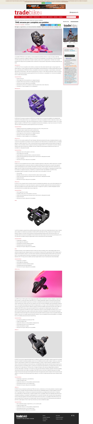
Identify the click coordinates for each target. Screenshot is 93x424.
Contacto (44, 420)
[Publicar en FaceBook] (49, 25)
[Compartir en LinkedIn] (56, 25)
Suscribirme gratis (70, 55)
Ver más (70, 46)
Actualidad (24, 17)
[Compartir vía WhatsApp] (59, 25)
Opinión (30, 17)
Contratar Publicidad (46, 417)
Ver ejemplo (72, 50)
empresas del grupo (67, 75)
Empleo (55, 17)
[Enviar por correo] (46, 25)
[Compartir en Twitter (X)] (53, 25)
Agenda (60, 17)
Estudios (50, 17)
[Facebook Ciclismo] (72, 415)
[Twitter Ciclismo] (73, 415)
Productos (36, 17)
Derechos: (70, 76)
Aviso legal (58, 415)
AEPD (66, 82)
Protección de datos (59, 417)
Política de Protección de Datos (71, 66)
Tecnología (44, 17)
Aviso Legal (74, 65)
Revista (17, 17)
